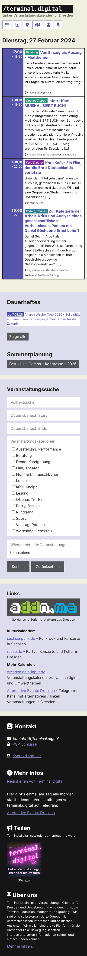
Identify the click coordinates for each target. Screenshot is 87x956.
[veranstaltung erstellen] (17, 25)
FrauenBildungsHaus (39, 92)
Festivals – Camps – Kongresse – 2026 (43, 363)
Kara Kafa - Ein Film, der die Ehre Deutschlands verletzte (53, 167)
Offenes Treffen (36, 100)
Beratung (32, 52)
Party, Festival (28, 505)
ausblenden (24, 552)
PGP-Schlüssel (25, 744)
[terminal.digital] (7, 25)
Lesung (22, 493)
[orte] (27, 25)
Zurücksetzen (48, 566)
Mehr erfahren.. (20, 946)
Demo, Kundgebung (32, 461)
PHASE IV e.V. (35, 203)
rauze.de (14, 651)
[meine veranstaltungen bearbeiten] (48, 25)
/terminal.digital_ (34, 8)
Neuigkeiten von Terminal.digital (35, 781)
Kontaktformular (27, 755)
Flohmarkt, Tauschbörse (36, 474)
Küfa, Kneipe (26, 487)
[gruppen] (37, 25)
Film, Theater (34, 162)
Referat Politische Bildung (43, 275)
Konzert (22, 480)
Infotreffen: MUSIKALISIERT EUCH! (47, 103)
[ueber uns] (58, 25)
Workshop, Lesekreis (33, 531)
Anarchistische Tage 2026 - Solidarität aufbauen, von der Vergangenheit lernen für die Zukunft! (43, 319)
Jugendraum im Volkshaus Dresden (47, 270)
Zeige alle (17, 336)
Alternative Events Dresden (31, 690)
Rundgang (24, 512)
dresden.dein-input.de (26, 672)
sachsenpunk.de (21, 638)
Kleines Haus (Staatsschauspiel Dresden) (51, 154)
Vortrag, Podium (36, 211)
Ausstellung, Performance (38, 449)
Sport (20, 518)
